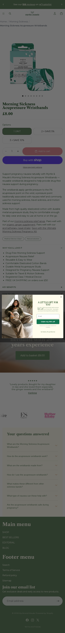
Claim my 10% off (48, 322)
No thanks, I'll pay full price (48, 332)
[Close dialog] (61, 296)
